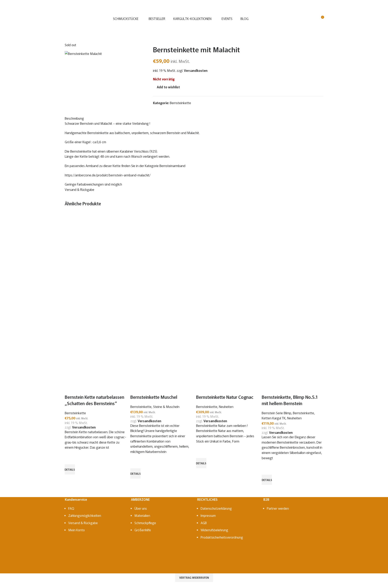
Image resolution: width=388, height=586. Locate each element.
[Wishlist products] (313, 19)
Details (70, 469)
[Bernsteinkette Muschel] (160, 255)
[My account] (306, 19)
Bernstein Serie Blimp (276, 412)
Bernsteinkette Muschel (153, 397)
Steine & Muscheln (166, 406)
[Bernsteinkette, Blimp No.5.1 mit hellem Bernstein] (292, 255)
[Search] (298, 19)
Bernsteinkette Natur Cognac (224, 397)
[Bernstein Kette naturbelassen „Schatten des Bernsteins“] (95, 255)
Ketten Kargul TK (274, 417)
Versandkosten (84, 427)
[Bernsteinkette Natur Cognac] (226, 255)
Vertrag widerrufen (194, 577)
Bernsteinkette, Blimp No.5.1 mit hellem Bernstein (290, 400)
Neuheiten (226, 406)
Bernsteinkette (75, 412)
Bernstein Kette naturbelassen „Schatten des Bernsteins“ (94, 400)
